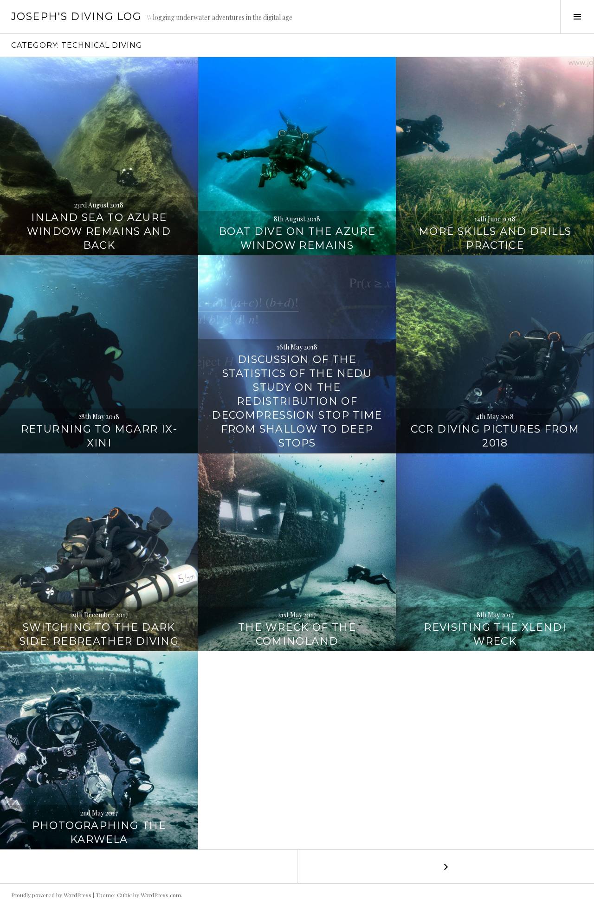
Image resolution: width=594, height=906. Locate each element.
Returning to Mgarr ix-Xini (99, 436)
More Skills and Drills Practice (495, 238)
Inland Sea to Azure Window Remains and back (99, 231)
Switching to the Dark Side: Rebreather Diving (99, 634)
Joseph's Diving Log (76, 16)
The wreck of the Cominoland (297, 634)
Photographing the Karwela (99, 832)
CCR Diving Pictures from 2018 (495, 436)
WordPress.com (161, 895)
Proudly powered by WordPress (51, 895)
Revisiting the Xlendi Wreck (495, 634)
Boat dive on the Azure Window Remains (297, 238)
